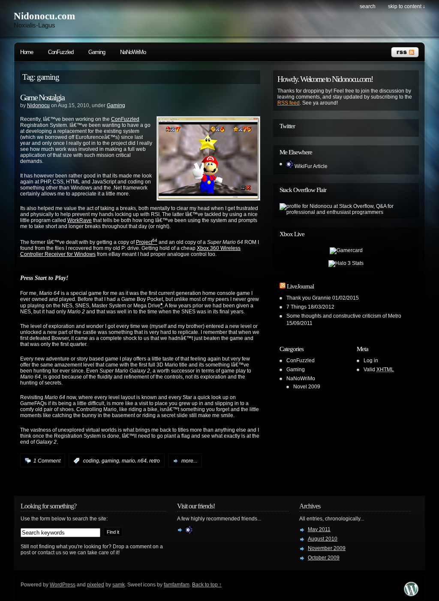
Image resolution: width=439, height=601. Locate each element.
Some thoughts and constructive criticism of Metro (343, 316)
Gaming (96, 52)
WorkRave (79, 220)
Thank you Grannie (308, 298)
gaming (110, 461)
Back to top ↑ (207, 585)
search (368, 6)
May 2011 (319, 529)
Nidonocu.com (44, 16)
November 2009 (327, 548)
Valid (379, 370)
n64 (142, 461)
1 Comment (46, 461)
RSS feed (288, 103)
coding (91, 461)
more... (189, 461)
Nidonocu (38, 105)
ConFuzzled (60, 52)
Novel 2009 (306, 387)
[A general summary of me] (189, 532)
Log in (371, 361)
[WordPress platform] (411, 594)
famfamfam (176, 585)
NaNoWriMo (133, 52)
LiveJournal (300, 286)
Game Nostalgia (42, 97)
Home (26, 52)
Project (146, 242)
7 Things (296, 307)
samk (118, 585)
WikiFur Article (310, 166)
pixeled (95, 585)
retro (154, 461)
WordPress (62, 585)
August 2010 (322, 539)
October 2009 (324, 558)
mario (128, 461)
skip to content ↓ (406, 6)
